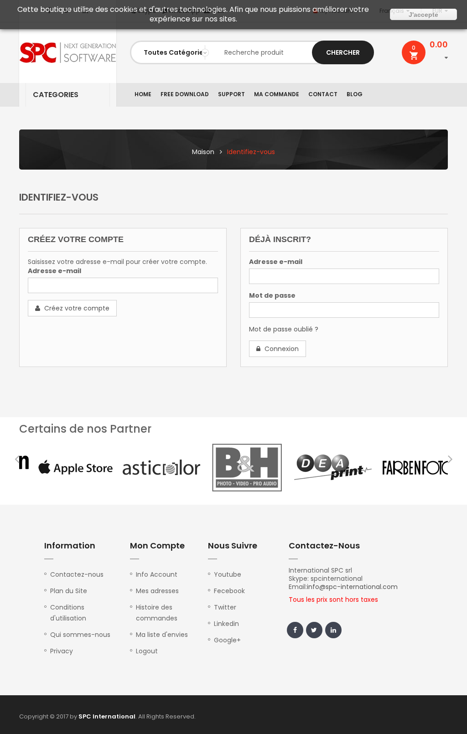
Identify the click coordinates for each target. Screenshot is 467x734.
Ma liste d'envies (162, 634)
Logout (147, 651)
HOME (143, 94)
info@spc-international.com (352, 586)
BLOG (355, 94)
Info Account (156, 574)
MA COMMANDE (276, 94)
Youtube (227, 574)
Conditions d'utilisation (68, 613)
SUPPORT (231, 94)
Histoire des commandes (156, 613)
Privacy (61, 651)
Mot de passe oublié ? (283, 329)
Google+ (227, 640)
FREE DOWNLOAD (185, 94)
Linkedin (226, 623)
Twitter (225, 607)
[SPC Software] (67, 52)
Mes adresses (157, 590)
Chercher (343, 52)
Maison (203, 152)
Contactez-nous (77, 574)
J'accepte (423, 14)
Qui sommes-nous (80, 634)
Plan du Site (68, 590)
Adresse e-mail (54, 270)
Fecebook (229, 590)
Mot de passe (272, 295)
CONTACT (322, 94)
